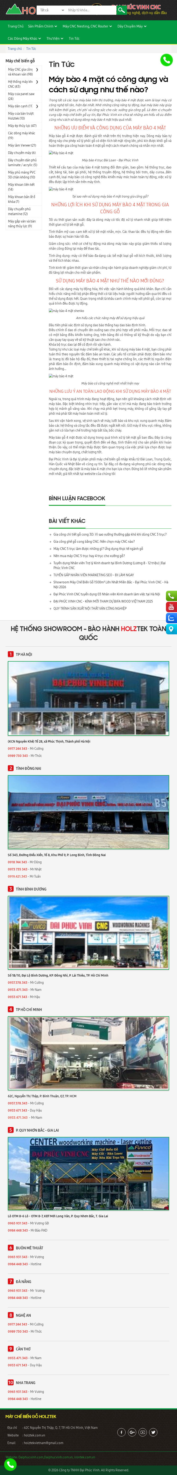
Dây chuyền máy (130, 26)
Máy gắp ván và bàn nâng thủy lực (22, 223)
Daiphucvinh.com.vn (58, 1457)
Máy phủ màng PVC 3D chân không (21, 175)
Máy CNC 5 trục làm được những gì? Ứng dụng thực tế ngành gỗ (98, 548)
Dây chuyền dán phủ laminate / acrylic (22, 162)
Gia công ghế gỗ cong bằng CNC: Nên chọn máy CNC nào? (94, 541)
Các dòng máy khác (22, 38)
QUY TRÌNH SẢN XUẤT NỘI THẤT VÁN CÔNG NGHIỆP (90, 608)
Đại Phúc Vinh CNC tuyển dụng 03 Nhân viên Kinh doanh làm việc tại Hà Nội (106, 594)
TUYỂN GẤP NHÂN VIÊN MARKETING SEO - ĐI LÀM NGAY (93, 575)
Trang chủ (16, 26)
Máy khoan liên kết (21, 187)
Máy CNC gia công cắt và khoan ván (23, 72)
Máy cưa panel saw (21, 96)
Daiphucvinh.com (30, 1457)
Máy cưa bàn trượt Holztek (21, 116)
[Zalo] (171, 618)
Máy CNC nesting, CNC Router (85, 26)
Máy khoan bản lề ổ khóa (21, 199)
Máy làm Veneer (22, 145)
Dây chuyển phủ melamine (19, 211)
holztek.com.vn (34, 1435)
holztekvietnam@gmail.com (43, 1443)
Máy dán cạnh (21, 106)
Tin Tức (74, 38)
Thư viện (53, 38)
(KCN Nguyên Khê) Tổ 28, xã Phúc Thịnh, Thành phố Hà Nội (49, 741)
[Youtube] (171, 607)
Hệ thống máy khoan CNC (22, 84)
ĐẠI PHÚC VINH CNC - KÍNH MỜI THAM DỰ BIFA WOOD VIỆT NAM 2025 (103, 601)
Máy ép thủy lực (22, 125)
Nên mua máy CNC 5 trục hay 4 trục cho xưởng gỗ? (89, 556)
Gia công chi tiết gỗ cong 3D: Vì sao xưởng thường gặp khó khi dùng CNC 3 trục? (110, 534)
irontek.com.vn (84, 1457)
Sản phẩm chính (40, 26)
